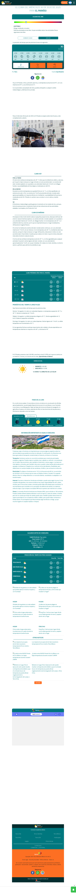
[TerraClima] (70, 2)
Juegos (26, 841)
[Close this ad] (74, 886)
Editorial (42, 848)
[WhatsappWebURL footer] (38, 873)
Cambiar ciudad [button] (27, 38)
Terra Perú (18, 838)
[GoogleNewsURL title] (43, 78)
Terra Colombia (38, 834)
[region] (38, 103)
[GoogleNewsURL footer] (42, 873)
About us (51, 860)
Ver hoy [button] (48, 38)
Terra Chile (18, 834)
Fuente (58, 72)
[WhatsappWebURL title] (38, 78)
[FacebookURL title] (32, 78)
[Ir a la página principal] (6, 2)
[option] (20, 65)
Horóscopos (57, 838)
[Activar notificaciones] (66, 890)
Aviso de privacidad (34, 860)
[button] (7, 56)
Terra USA (38, 838)
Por (14, 72)
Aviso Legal (25, 860)
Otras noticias (49, 841)
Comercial (34, 848)
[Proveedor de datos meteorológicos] (38, 881)
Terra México (57, 834)
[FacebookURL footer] (33, 873)
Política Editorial (44, 860)
